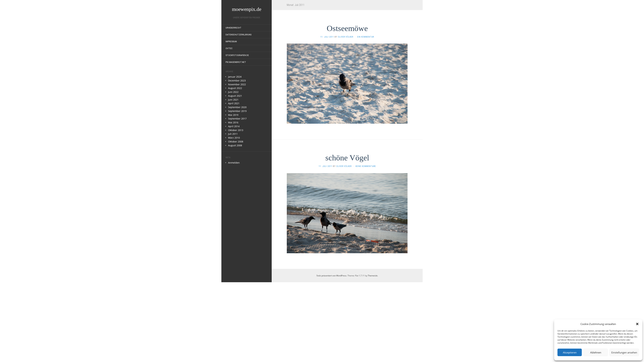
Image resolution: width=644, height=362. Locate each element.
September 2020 (237, 107)
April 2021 (233, 103)
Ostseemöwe (347, 28)
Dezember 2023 (237, 80)
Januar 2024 (234, 76)
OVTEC (229, 48)
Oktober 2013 (235, 130)
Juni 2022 (233, 92)
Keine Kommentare (366, 166)
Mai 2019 (233, 114)
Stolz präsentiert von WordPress (331, 275)
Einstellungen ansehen (624, 352)
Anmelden (234, 162)
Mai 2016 (233, 122)
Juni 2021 (233, 99)
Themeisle (373, 275)
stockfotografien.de (237, 55)
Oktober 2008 (235, 141)
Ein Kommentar (365, 37)
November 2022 (237, 84)
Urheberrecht (233, 28)
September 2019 (237, 111)
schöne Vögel (347, 157)
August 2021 (235, 95)
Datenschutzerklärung (239, 35)
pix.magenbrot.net (236, 62)
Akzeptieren (570, 352)
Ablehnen (595, 352)
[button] (637, 324)
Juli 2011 (233, 133)
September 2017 (237, 118)
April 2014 (233, 126)
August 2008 (235, 145)
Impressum (231, 41)
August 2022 (235, 88)
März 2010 (234, 137)
